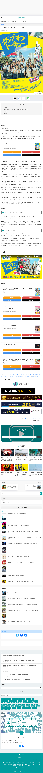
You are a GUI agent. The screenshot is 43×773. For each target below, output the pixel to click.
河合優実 (38, 706)
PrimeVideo (18, 767)
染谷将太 (17, 706)
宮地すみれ (18, 374)
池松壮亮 (32, 706)
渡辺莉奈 (13, 376)
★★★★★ (8, 698)
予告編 (5, 111)
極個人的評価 (18, 757)
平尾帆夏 (36, 374)
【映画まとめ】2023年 (7, 764)
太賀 (17, 702)
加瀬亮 (14, 374)
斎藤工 (18, 704)
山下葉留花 (32, 374)
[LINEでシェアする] (28, 98)
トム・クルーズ (4, 700)
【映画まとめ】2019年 (17, 765)
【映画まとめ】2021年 (26, 764)
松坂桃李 (35, 704)
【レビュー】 (28, 418)
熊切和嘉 (17, 376)
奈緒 (21, 702)
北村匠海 (7, 702)
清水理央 (9, 376)
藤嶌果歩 (37, 376)
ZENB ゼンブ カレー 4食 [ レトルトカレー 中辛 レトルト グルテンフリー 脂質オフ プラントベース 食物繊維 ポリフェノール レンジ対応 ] (18, 360)
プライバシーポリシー (21, 769)
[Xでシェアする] (14, 98)
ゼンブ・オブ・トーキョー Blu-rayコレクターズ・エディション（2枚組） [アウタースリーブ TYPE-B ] (18, 289)
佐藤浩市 (35, 700)
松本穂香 (3, 706)
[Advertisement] (21, 8)
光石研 (3, 702)
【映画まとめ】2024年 (36, 762)
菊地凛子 (33, 376)
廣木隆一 (8, 704)
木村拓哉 (27, 704)
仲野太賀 (25, 700)
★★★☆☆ (6, 374)
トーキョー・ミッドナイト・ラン (9, 344)
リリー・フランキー (12, 700)
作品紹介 (5, 107)
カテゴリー (3, 500)
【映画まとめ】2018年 (26, 765)
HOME (22, 755)
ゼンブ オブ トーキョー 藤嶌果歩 (9, 325)
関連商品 (5, 113)
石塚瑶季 (24, 376)
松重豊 (8, 706)
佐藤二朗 (30, 700)
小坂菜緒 (22, 374)
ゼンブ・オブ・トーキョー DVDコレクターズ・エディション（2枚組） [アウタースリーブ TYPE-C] (18, 307)
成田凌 (13, 704)
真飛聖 (21, 376)
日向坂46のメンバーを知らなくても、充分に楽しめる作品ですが (16, 109)
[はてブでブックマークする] (23, 98)
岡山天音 (35, 702)
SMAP (3, 698)
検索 (21, 435)
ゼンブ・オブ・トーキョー (8, 143)
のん (33, 698)
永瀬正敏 (27, 706)
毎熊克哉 (22, 706)
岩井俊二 (3, 704)
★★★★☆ (14, 698)
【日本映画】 (34, 418)
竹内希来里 (29, 376)
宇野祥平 (25, 702)
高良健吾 (3, 709)
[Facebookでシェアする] (19, 98)
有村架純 (22, 704)
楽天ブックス (24, 767)
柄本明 (12, 706)
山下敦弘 (30, 702)
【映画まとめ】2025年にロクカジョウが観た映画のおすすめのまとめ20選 (17, 762)
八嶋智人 (10, 374)
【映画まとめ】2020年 (35, 764)
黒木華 (8, 709)
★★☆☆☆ (28, 698)
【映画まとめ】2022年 (17, 764)
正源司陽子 (5, 376)
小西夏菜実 (27, 374)
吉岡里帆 (13, 702)
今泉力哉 (20, 700)
